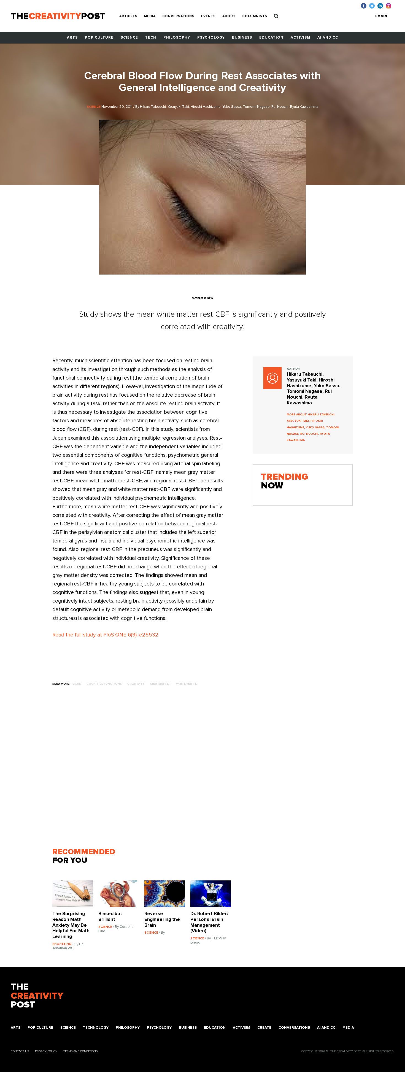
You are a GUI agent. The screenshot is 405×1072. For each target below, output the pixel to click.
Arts (72, 37)
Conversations (178, 16)
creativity (136, 683)
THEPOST (37, 996)
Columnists (254, 16)
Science (129, 37)
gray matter (160, 683)
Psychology (211, 37)
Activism (300, 37)
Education (271, 37)
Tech (150, 37)
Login (381, 16)
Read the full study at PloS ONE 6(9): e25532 (105, 635)
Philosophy (176, 37)
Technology (96, 1028)
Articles (128, 16)
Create (264, 1028)
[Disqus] (144, 769)
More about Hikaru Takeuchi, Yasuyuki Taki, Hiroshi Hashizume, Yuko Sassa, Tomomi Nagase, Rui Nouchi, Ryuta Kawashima (313, 427)
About (229, 16)
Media (150, 16)
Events (208, 16)
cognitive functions (104, 683)
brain (76, 683)
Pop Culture (99, 37)
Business (242, 37)
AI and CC (327, 37)
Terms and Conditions (80, 1051)
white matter (187, 683)
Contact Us (20, 1051)
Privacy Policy (46, 1051)
